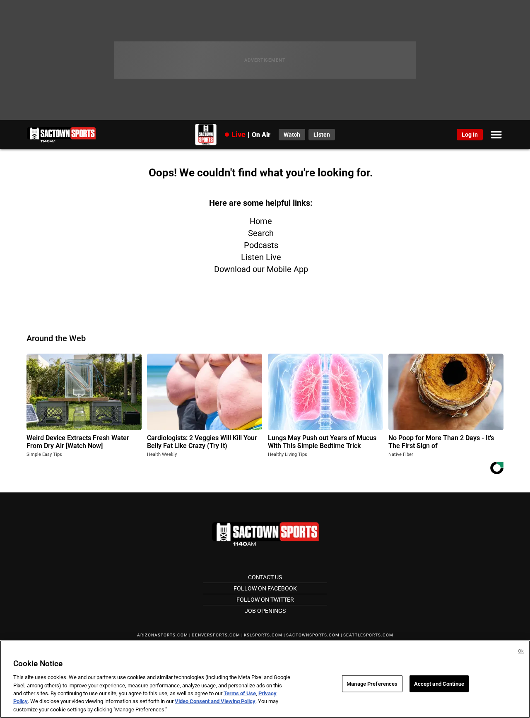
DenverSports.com (216, 635)
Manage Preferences (372, 683)
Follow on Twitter (265, 599)
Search (261, 233)
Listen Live (261, 257)
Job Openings (265, 610)
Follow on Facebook (265, 588)
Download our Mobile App (261, 269)
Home (261, 221)
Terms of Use (240, 693)
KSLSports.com (263, 635)
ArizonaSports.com (162, 635)
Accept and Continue (439, 683)
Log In (470, 134)
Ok (521, 651)
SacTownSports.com (313, 635)
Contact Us (265, 577)
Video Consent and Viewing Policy (215, 702)
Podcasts (261, 245)
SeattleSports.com (368, 635)
